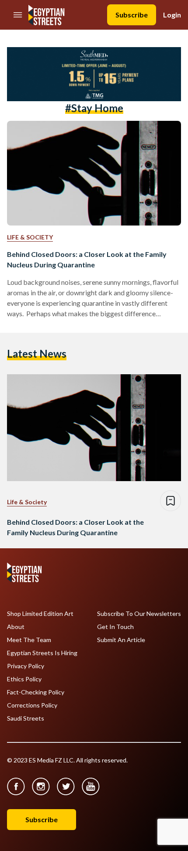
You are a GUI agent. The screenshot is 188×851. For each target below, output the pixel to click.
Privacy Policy (25, 666)
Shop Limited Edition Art (40, 613)
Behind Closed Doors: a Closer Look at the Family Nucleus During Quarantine (87, 259)
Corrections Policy (32, 705)
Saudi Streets (25, 718)
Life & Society (30, 237)
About (15, 626)
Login (172, 14)
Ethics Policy (24, 679)
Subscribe (131, 14)
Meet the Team (29, 639)
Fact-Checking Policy (35, 692)
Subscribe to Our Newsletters (139, 613)
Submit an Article (121, 639)
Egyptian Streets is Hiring (42, 652)
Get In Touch (115, 626)
